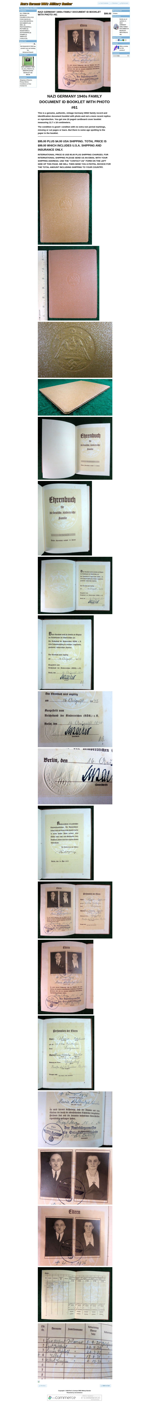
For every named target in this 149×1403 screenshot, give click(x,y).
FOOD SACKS (24, 19)
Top (21, 8)
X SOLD (22, 38)
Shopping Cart (117, 10)
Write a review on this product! (124, 48)
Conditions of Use (25, 84)
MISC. (21, 25)
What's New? (24, 55)
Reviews (115, 43)
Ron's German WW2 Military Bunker (80, 1390)
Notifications (117, 16)
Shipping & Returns (26, 80)
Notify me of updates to (124, 26)
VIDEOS (22, 36)
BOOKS (22, 15)
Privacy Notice (24, 82)
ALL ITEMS (33, 8)
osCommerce (78, 1392)
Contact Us (23, 85)
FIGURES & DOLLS (26, 17)
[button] (104, 3)
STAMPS (22, 34)
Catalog (26, 8)
